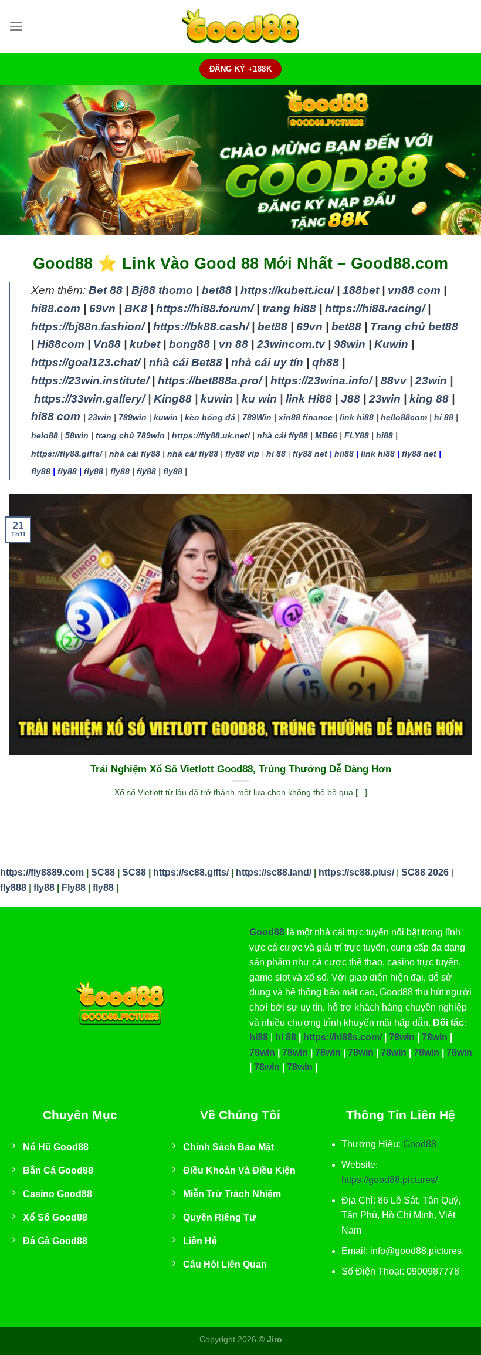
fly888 (13, 888)
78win (402, 1037)
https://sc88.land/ (273, 872)
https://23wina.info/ (321, 380)
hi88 (384, 435)
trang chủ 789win (130, 435)
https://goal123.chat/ (85, 362)
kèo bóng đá (210, 417)
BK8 (135, 308)
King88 (173, 399)
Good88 (266, 932)
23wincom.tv (291, 344)
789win (132, 417)
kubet (145, 344)
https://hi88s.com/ (342, 1037)
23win (431, 380)
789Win (257, 417)
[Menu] (16, 26)
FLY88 (356, 435)
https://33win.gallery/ (89, 399)
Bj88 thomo (162, 290)
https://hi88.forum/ (204, 308)
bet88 (217, 290)
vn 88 (233, 344)
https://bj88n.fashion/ (87, 326)
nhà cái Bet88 (185, 362)
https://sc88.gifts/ (191, 872)
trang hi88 (289, 308)
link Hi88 (309, 399)
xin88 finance (306, 417)
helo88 (44, 435)
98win (349, 344)
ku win (259, 399)
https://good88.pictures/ (389, 1180)
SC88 (103, 872)
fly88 (40, 471)
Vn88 (107, 344)
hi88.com (55, 308)
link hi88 (357, 417)
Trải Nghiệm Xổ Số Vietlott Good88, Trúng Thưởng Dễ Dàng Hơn (240, 769)
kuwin (217, 399)
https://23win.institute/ (90, 380)
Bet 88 (106, 290)
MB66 (326, 435)
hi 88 (443, 417)
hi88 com (55, 416)
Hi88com (60, 344)
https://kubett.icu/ (287, 290)
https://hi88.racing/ (375, 308)
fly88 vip (242, 453)
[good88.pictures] (240, 26)
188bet (361, 290)
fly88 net (310, 453)
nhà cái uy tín (267, 362)
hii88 (344, 453)
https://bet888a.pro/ (210, 380)
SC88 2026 (425, 872)
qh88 (325, 362)
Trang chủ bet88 (414, 326)
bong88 (189, 344)
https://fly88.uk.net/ (211, 435)
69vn (102, 308)
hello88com (404, 417)
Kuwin (391, 344)
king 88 (429, 399)
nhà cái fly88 (282, 435)
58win (77, 435)
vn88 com (414, 290)
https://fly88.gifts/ (66, 453)
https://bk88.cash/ (201, 326)
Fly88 (74, 888)
